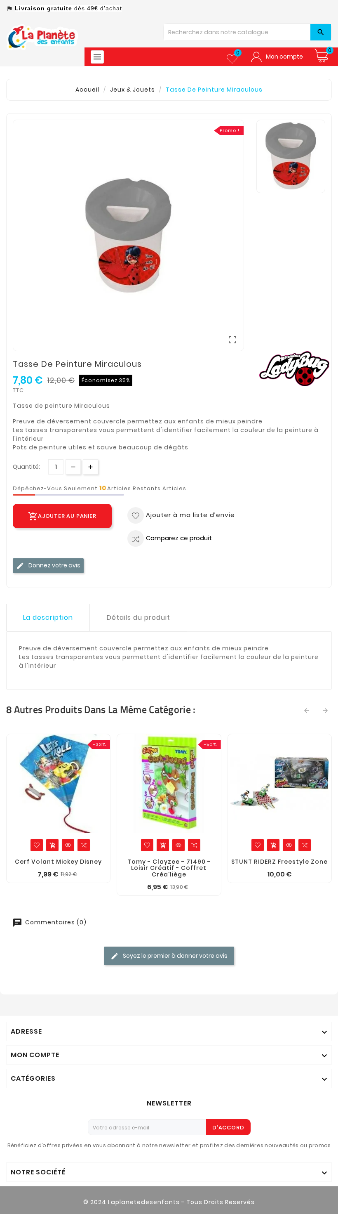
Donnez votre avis (53, 565)
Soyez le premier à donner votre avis (175, 956)
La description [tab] (48, 617)
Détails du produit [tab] (138, 617)
